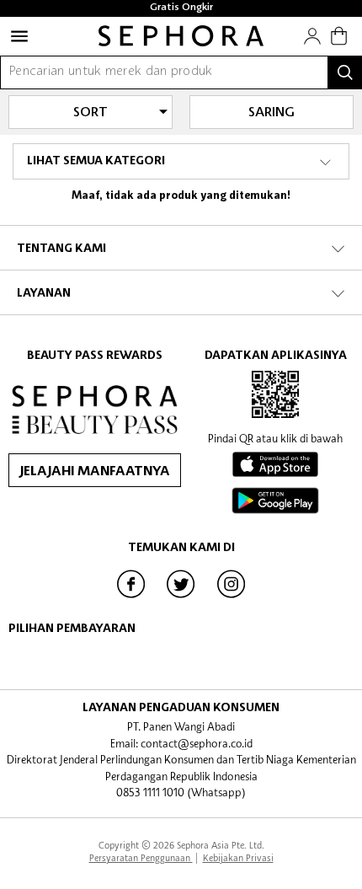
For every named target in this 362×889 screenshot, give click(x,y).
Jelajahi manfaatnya (94, 472)
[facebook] (131, 596)
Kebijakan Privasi (238, 857)
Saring (271, 113)
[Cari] (345, 72)
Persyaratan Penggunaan (141, 857)
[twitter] (181, 596)
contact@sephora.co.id (197, 743)
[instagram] (231, 596)
